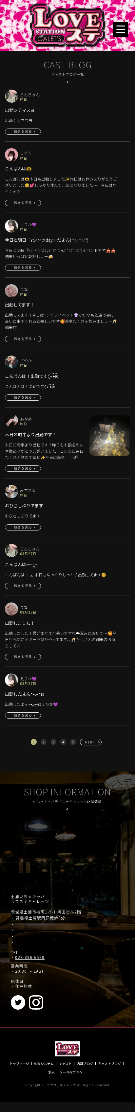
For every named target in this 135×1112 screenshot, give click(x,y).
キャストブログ (109, 1063)
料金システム (44, 1063)
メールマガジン (71, 1072)
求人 (51, 1072)
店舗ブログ (85, 1063)
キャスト (65, 1063)
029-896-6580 (30, 957)
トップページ (19, 1063)
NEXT (90, 741)
